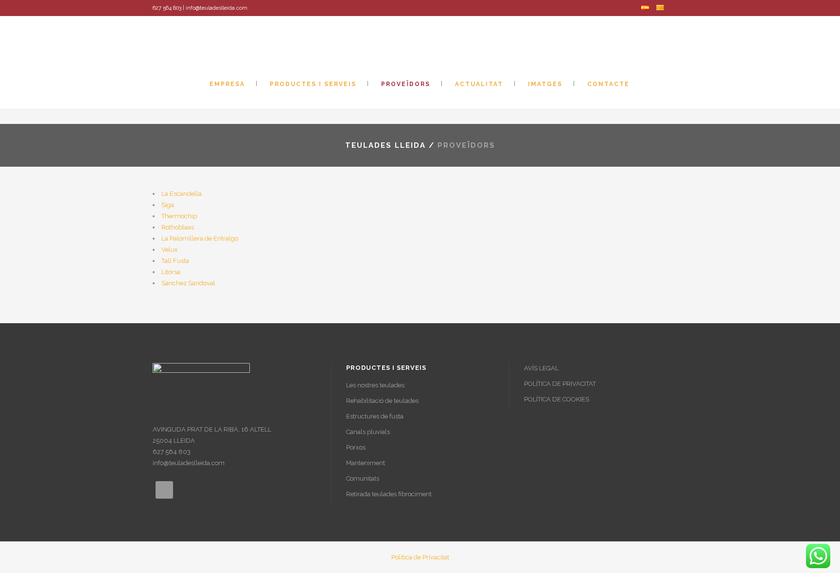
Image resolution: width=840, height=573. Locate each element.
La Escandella (181, 193)
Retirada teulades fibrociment (389, 494)
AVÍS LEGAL (541, 368)
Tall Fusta (175, 260)
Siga (167, 204)
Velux (169, 249)
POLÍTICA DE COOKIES (556, 399)
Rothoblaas (177, 227)
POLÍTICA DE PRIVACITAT (560, 383)
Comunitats (362, 478)
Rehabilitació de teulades (382, 400)
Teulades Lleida (385, 145)
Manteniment (365, 463)
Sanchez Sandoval (188, 283)
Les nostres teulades (375, 385)
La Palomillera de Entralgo (199, 238)
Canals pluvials (368, 431)
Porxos (356, 447)
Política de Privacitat (420, 557)
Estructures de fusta (374, 416)
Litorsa (170, 272)
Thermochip (179, 216)
